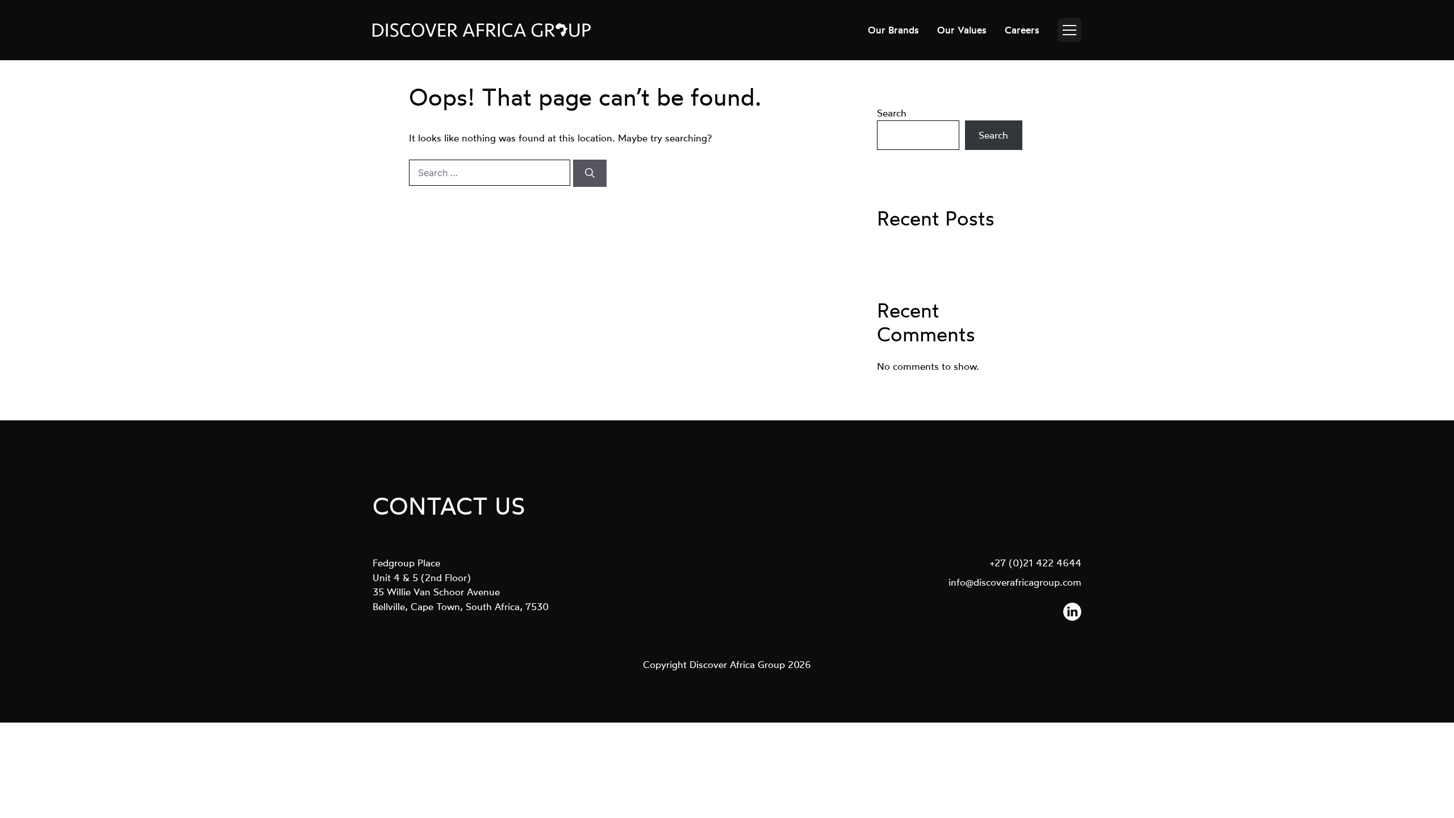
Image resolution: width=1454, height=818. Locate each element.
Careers (1022, 30)
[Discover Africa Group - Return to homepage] (482, 30)
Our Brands (893, 30)
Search (891, 113)
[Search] (590, 173)
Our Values (962, 30)
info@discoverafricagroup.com (1015, 582)
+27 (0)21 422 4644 (1035, 563)
